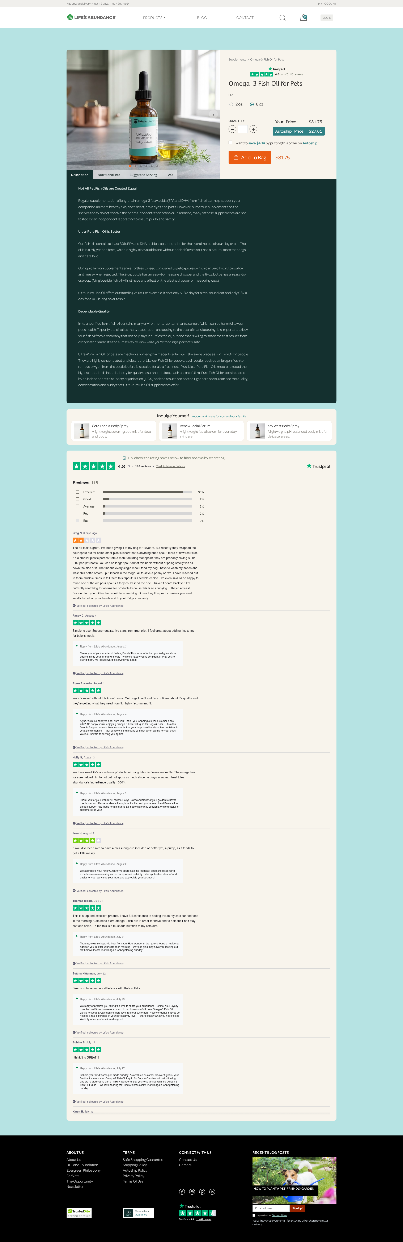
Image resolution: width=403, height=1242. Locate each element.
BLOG (202, 17)
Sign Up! (297, 1208)
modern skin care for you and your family (219, 416)
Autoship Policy (135, 1170)
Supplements (237, 59)
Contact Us (188, 1159)
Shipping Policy (135, 1164)
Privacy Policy (133, 1175)
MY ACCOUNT (327, 3)
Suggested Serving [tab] (143, 174)
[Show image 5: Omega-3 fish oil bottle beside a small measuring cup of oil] (151, 166)
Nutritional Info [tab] (109, 174)
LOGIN (327, 18)
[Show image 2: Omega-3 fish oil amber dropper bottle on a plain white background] (135, 166)
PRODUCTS (153, 17)
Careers (185, 1164)
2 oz (239, 104)
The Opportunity (80, 1181)
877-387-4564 (121, 3)
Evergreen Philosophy (84, 1170)
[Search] (282, 17)
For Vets (73, 1175)
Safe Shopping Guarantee (143, 1159)
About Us (74, 1159)
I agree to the (271, 1215)
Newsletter (75, 1186)
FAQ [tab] (169, 174)
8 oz (259, 104)
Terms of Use (279, 1215)
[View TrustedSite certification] (79, 1212)
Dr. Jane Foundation (82, 1164)
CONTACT (245, 17)
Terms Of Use (133, 1181)
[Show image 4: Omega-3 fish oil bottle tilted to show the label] (146, 166)
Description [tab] (79, 174)
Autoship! (311, 143)
